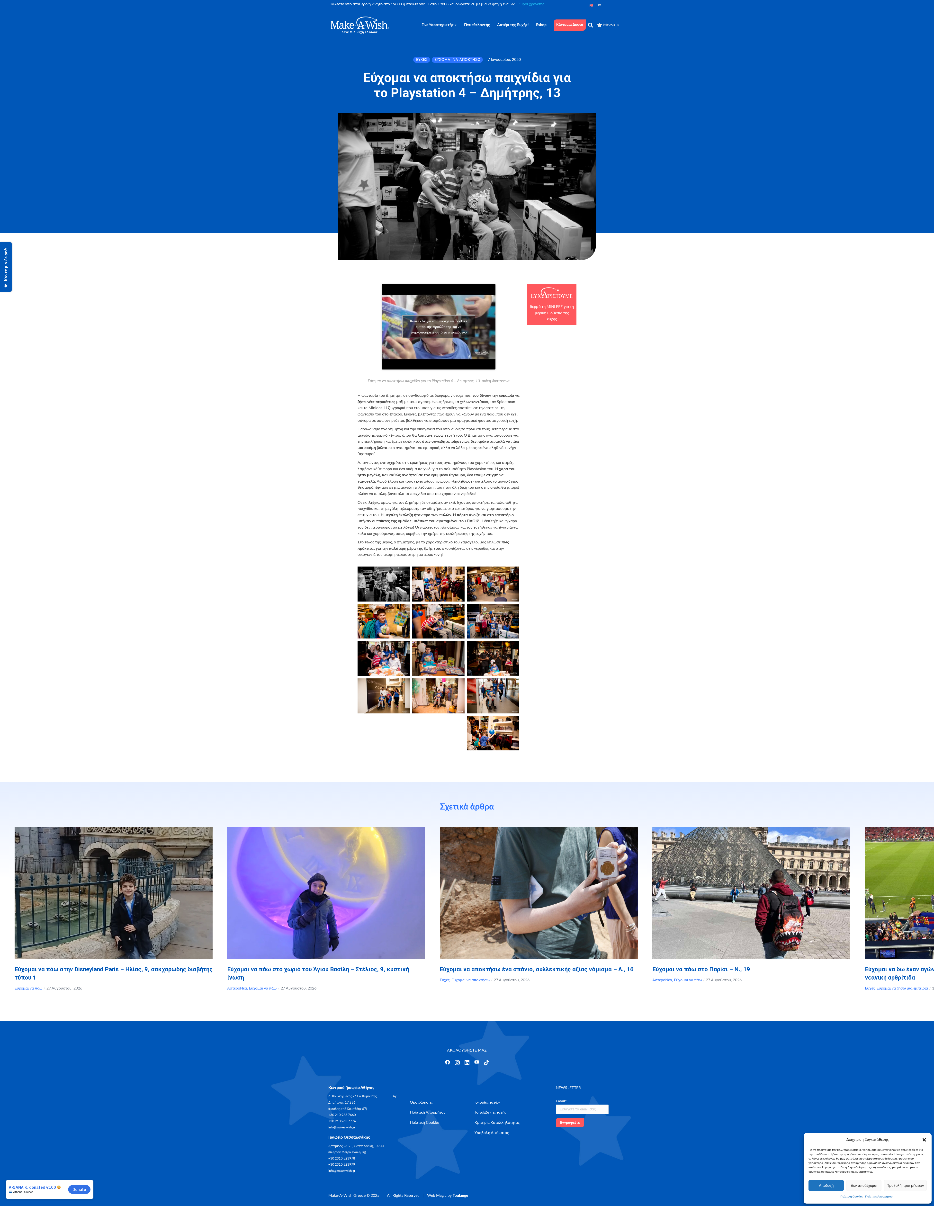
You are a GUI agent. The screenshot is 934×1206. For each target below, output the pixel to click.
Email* (561, 1101)
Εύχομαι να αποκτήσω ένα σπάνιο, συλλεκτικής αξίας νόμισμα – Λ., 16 (537, 969)
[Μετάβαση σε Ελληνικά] (599, 5)
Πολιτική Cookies (851, 1196)
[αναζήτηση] (590, 25)
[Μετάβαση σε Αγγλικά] (591, 5)
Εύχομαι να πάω (28, 988)
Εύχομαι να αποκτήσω (470, 980)
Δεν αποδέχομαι (864, 1185)
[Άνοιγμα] (447, 1062)
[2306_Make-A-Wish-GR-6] (493, 584)
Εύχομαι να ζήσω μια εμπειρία (902, 988)
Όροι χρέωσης (532, 4)
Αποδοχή (826, 1185)
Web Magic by (447, 1195)
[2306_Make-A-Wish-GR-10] (493, 621)
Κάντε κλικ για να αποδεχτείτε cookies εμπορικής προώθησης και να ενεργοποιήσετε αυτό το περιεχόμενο (438, 326)
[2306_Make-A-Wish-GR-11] (384, 658)
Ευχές (444, 980)
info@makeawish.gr (341, 1127)
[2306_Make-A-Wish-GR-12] (493, 658)
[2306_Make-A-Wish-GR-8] (384, 584)
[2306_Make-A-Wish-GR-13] (438, 658)
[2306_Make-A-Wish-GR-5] (438, 584)
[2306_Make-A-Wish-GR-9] (438, 621)
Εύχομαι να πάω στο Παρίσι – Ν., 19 (701, 969)
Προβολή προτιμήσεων (905, 1185)
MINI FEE (555, 307)
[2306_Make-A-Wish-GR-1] (493, 695)
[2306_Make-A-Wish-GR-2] (384, 695)
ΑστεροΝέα (237, 988)
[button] (924, 1139)
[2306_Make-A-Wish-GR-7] (384, 621)
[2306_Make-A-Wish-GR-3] (438, 695)
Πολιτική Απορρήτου (879, 1196)
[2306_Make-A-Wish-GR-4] (493, 733)
